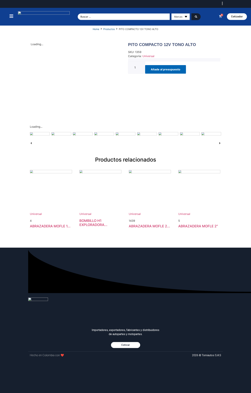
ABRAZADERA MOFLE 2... (149, 226)
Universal (148, 56)
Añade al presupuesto (165, 69)
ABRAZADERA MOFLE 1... (50, 226)
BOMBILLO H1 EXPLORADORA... (93, 223)
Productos (109, 29)
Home (96, 29)
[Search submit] (196, 16)
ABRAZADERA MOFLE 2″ (198, 226)
